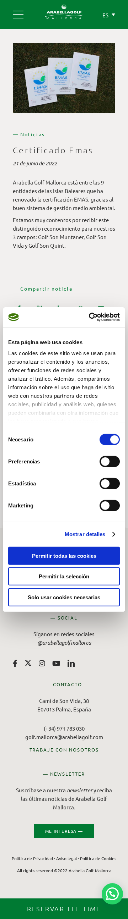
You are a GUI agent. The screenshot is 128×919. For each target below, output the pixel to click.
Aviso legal (66, 858)
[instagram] (42, 663)
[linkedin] (71, 663)
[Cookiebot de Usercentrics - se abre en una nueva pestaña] (90, 317)
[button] (112, 893)
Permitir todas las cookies (64, 555)
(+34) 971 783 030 (64, 728)
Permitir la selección (64, 576)
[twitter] (28, 662)
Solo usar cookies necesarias (64, 597)
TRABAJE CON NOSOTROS (64, 750)
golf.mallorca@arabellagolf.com (64, 736)
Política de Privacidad (32, 858)
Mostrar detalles (85, 534)
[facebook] (15, 663)
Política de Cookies (98, 858)
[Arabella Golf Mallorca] (18, 12)
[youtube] (56, 663)
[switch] (110, 461)
